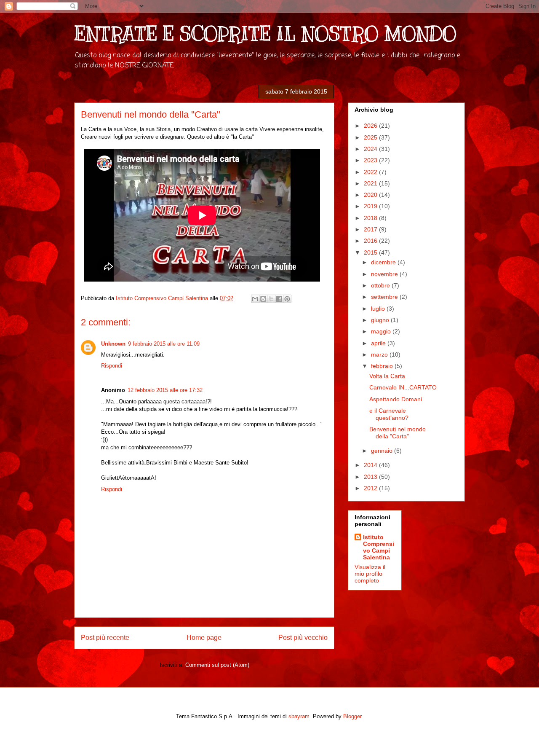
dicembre (384, 262)
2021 (371, 183)
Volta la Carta (387, 376)
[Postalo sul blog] (263, 299)
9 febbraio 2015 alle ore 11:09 (164, 344)
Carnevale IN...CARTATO (403, 387)
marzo (380, 354)
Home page (204, 637)
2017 (371, 229)
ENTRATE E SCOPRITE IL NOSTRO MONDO (265, 34)
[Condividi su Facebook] (279, 299)
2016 (371, 240)
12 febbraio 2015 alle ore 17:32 (165, 390)
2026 (371, 125)
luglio (379, 308)
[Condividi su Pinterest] (287, 299)
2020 (371, 194)
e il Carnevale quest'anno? (388, 414)
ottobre (381, 285)
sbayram (299, 716)
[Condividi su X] (271, 299)
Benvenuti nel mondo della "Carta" (397, 433)
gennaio (382, 450)
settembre (385, 296)
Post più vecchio (303, 637)
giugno (381, 320)
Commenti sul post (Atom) (217, 665)
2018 (371, 218)
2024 (371, 148)
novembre (385, 274)
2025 (371, 137)
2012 (371, 488)
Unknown (113, 344)
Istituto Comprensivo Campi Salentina (378, 547)
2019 (371, 206)
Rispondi (111, 365)
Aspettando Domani (395, 399)
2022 (371, 172)
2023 (371, 160)
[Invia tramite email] (255, 299)
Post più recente (105, 637)
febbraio (383, 365)
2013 (371, 476)
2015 (371, 252)
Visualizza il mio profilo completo (370, 574)
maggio (381, 331)
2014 (371, 465)
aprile (379, 343)
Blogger (352, 716)
